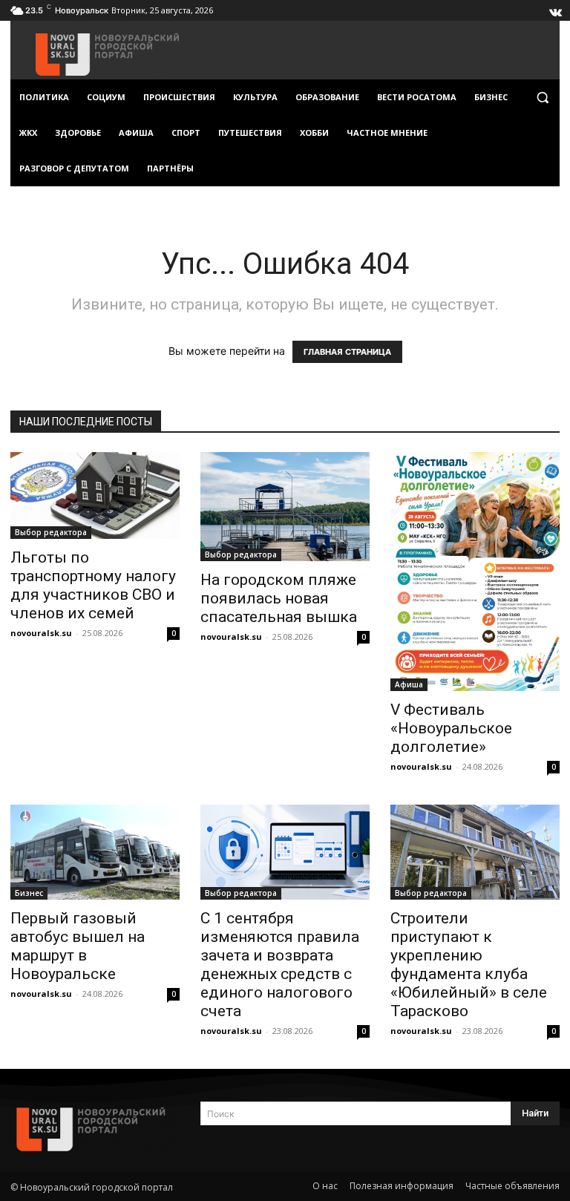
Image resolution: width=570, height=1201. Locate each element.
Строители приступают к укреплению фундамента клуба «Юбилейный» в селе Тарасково (468, 964)
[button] (542, 97)
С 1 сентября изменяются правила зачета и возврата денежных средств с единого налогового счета (279, 964)
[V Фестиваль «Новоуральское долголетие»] (475, 571)
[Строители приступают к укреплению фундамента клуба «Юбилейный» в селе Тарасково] (475, 852)
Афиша (409, 684)
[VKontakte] (554, 9)
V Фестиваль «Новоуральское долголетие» (451, 728)
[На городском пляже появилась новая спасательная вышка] (285, 506)
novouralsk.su (41, 632)
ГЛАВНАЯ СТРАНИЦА (347, 352)
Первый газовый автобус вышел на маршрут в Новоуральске (77, 946)
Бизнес (29, 893)
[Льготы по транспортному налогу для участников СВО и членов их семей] (95, 495)
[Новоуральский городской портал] (95, 1129)
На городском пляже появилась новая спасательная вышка (278, 598)
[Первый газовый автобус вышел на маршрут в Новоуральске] (95, 852)
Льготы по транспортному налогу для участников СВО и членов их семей (93, 585)
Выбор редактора (51, 532)
